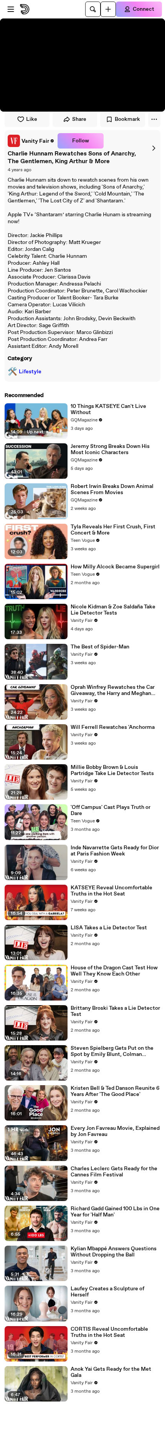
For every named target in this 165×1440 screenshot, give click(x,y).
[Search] (93, 9)
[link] (31, 141)
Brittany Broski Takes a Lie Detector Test (115, 1011)
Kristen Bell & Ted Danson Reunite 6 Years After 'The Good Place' (115, 1091)
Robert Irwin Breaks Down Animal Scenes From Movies (112, 489)
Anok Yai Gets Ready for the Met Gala (111, 1372)
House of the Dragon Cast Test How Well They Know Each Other (114, 971)
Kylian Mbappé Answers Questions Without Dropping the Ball (114, 1252)
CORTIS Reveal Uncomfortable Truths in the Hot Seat (109, 1332)
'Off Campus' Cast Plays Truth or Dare (110, 810)
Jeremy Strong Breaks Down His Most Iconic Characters (110, 449)
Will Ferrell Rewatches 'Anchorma (113, 727)
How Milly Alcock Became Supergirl (115, 567)
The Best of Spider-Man (100, 647)
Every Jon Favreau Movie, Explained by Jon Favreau (115, 1131)
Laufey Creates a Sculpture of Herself (107, 1292)
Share (79, 119)
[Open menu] (11, 9)
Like (31, 119)
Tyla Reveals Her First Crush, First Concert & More (113, 530)
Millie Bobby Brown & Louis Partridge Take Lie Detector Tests (112, 770)
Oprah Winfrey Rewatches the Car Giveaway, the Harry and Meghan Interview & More (113, 690)
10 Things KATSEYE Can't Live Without (108, 409)
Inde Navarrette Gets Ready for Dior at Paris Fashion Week (115, 851)
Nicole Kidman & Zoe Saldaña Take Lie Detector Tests (113, 610)
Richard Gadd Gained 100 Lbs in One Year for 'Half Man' (115, 1212)
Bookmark (127, 119)
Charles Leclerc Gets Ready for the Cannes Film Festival (114, 1172)
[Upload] (108, 9)
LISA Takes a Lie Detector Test (109, 928)
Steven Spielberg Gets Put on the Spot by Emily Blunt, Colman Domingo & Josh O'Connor (112, 1051)
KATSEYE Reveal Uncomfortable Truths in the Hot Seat (111, 891)
